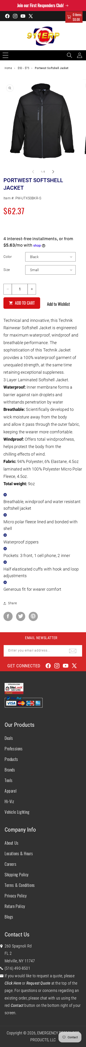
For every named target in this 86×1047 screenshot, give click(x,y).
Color (7, 257)
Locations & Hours (19, 853)
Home (8, 68)
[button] (74, 17)
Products (11, 759)
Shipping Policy (17, 874)
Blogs (9, 917)
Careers (10, 864)
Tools (9, 780)
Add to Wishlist (58, 304)
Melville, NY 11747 (20, 960)
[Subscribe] (73, 651)
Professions (14, 749)
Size (6, 270)
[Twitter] (20, 616)
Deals (9, 738)
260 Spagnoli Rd (18, 946)
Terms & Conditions (20, 885)
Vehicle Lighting (17, 812)
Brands (10, 770)
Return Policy (15, 906)
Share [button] (12, 603)
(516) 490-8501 (17, 968)
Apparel (11, 791)
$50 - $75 (23, 68)
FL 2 (8, 953)
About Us (12, 843)
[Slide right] (53, 172)
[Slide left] (33, 172)
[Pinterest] (33, 616)
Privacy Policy (16, 896)
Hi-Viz (9, 801)
